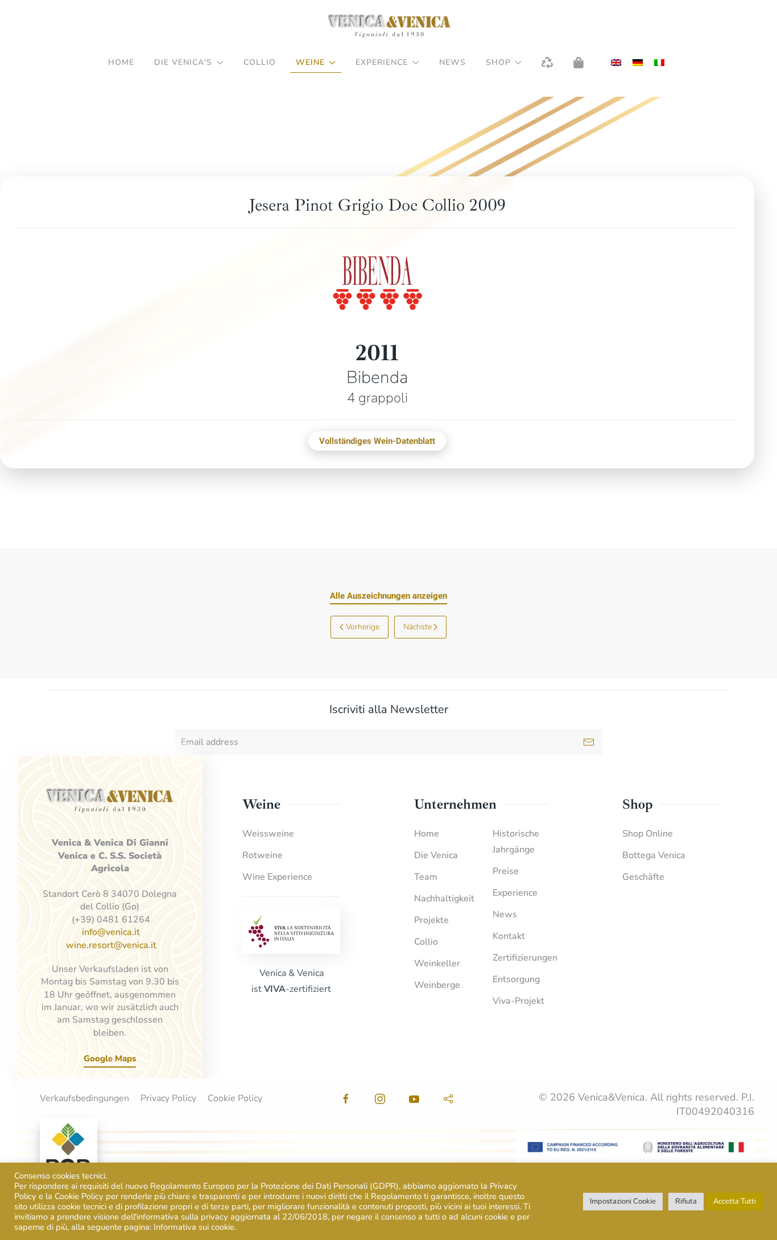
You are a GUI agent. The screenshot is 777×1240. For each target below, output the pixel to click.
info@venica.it (111, 932)
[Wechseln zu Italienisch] (659, 63)
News (452, 62)
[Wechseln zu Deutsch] (637, 63)
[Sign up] (589, 742)
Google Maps (110, 1058)
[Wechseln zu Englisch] (616, 63)
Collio (259, 62)
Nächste (417, 626)
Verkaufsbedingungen (84, 1098)
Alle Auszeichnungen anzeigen (388, 596)
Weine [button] (310, 62)
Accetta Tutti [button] (734, 1201)
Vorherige (362, 626)
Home (121, 62)
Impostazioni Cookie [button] (623, 1201)
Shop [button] (498, 62)
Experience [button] (382, 62)
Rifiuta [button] (686, 1201)
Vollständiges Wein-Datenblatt (377, 441)
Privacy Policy (168, 1098)
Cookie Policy (235, 1098)
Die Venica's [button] (183, 62)
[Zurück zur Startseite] (388, 25)
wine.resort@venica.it (111, 945)
